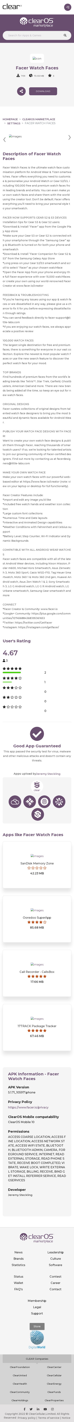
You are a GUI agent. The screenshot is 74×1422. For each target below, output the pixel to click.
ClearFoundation (20, 1367)
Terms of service (48, 1417)
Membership (37, 1301)
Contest (55, 1276)
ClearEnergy (54, 1383)
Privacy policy (27, 1417)
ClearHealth (20, 1383)
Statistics (18, 1265)
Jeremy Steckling (48, 774)
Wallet (18, 1283)
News (18, 1252)
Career (55, 1283)
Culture (55, 1258)
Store (37, 1326)
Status (18, 1276)
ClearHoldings (19, 1400)
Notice (66, 1417)
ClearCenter (54, 1367)
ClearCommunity (20, 1392)
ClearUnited (20, 1375)
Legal (37, 1307)
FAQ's (18, 1289)
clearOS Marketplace (38, 119)
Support (37, 1313)
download (43, 91)
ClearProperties (54, 1400)
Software (55, 1265)
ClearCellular (54, 1375)
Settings (13, 123)
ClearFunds (54, 1392)
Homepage (10, 119)
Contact (55, 1289)
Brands (18, 1258)
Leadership (55, 1252)
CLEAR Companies (37, 1358)
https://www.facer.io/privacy (28, 1107)
